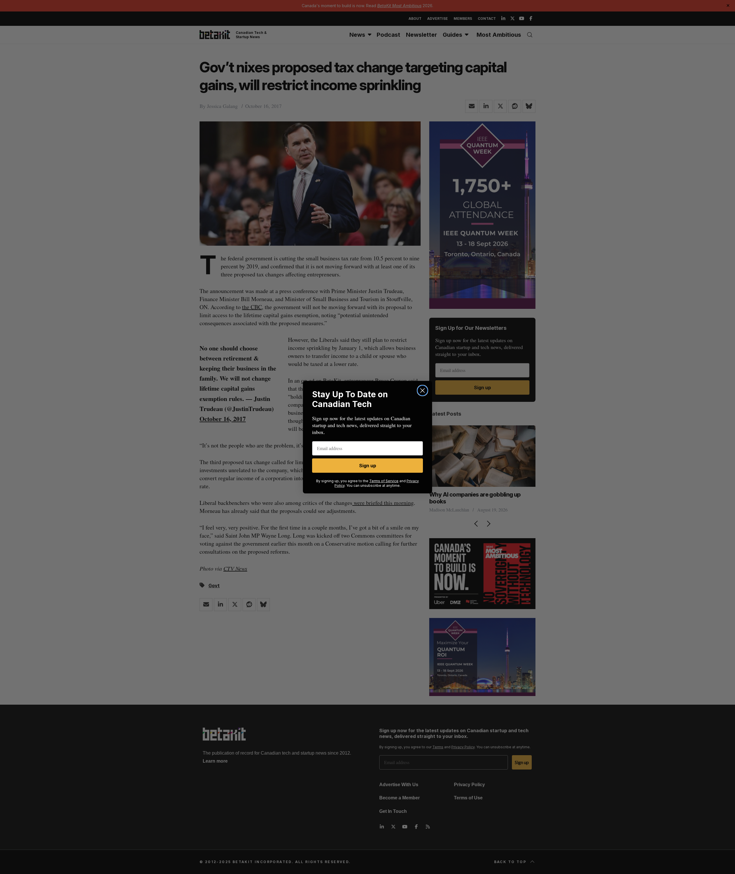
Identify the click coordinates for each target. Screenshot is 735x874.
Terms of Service (384, 481)
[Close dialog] (422, 390)
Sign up (367, 465)
